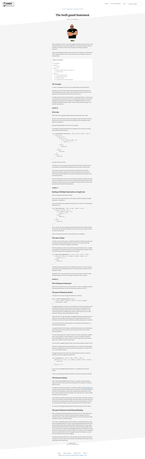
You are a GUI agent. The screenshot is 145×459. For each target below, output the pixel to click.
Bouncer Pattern (87, 387)
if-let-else (58, 66)
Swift (75, 443)
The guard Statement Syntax (61, 76)
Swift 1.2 (56, 68)
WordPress (82, 455)
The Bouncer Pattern (60, 78)
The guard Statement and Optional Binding (64, 79)
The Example (56, 63)
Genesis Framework (75, 455)
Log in (86, 455)
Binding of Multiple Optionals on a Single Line (65, 70)
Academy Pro (68, 455)
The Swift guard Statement (61, 75)
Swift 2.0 (56, 73)
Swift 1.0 (56, 65)
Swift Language (76, 444)
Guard (72, 444)
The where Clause (59, 71)
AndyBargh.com (8, 4)
